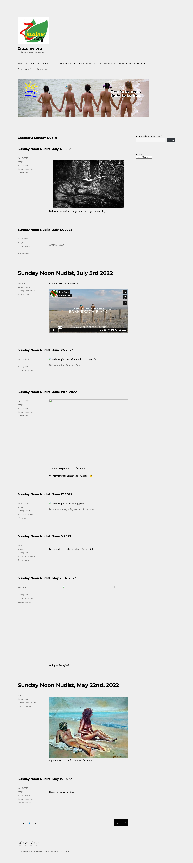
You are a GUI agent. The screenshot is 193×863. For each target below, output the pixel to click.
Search (171, 140)
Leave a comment (25, 374)
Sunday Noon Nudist (27, 169)
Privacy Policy (36, 851)
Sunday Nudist (24, 165)
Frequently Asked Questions (33, 69)
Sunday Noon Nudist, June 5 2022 (44, 536)
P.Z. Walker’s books (63, 63)
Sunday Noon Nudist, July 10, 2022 (45, 230)
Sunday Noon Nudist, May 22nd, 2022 (68, 685)
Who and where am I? (130, 63)
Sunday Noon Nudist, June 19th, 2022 (47, 392)
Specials (83, 63)
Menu (21, 63)
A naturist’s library (39, 63)
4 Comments (23, 560)
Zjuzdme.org (30, 48)
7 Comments (23, 253)
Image (20, 162)
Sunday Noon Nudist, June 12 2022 (45, 494)
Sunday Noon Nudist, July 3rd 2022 (65, 273)
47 (43, 822)
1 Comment (23, 173)
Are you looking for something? (149, 136)
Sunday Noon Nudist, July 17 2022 (44, 149)
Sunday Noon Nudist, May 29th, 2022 (47, 578)
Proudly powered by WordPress (58, 851)
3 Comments (23, 294)
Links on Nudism (103, 63)
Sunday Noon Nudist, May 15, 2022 (45, 779)
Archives (139, 154)
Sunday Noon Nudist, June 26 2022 (45, 350)
